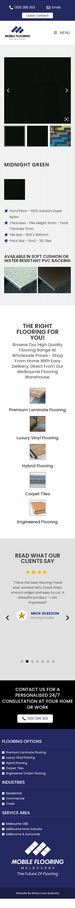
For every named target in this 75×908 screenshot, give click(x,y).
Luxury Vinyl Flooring (38, 438)
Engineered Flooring (37, 522)
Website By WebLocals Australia (37, 893)
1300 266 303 (37, 718)
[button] (7, 618)
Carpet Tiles (37, 494)
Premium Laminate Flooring (37, 410)
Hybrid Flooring (37, 466)
